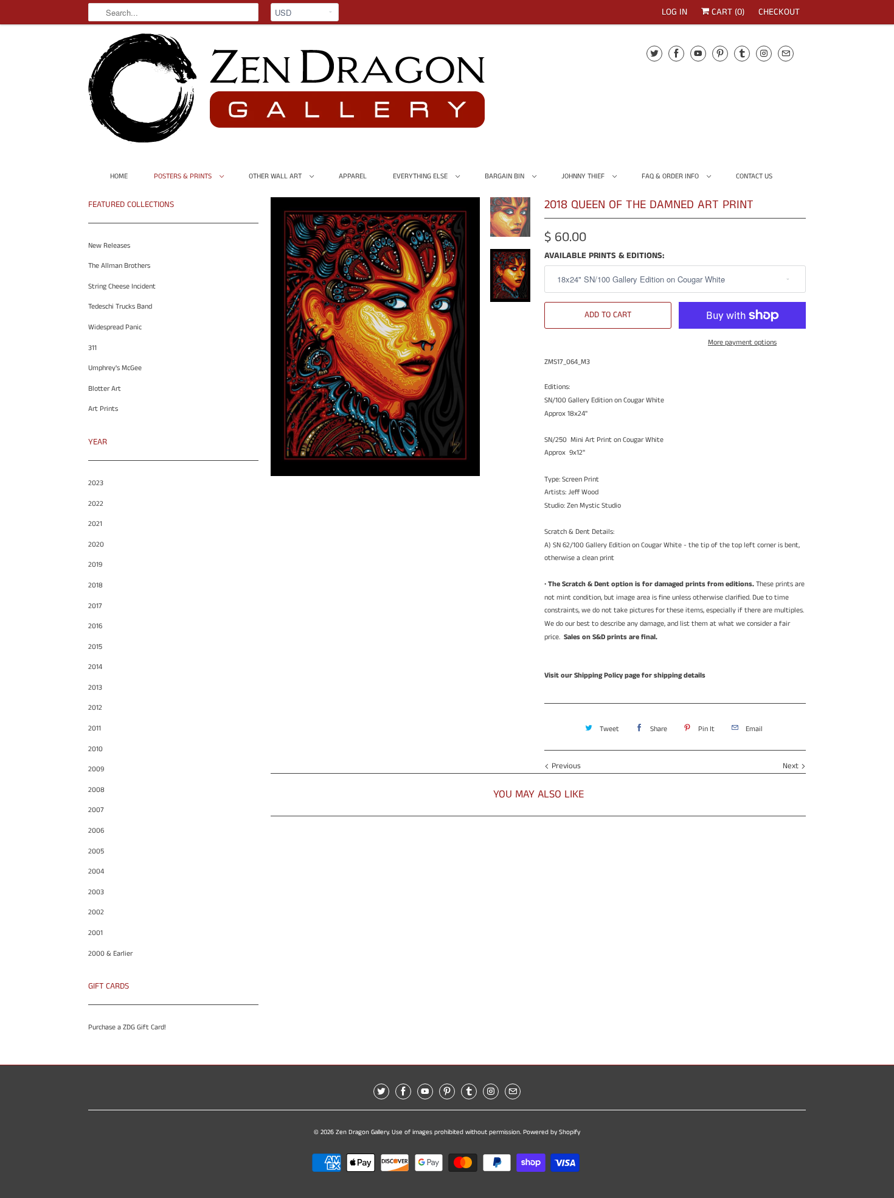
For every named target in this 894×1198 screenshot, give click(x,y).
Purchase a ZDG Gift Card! (127, 1027)
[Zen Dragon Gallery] (307, 92)
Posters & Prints (183, 176)
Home (119, 176)
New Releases (109, 245)
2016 (95, 626)
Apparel (353, 176)
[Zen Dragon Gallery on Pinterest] (720, 53)
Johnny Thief (583, 176)
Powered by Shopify (551, 1132)
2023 (95, 483)
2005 (96, 851)
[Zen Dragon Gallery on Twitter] (654, 53)
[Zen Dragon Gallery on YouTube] (698, 53)
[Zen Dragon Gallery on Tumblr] (742, 53)
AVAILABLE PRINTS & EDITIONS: (604, 256)
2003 (96, 892)
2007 (96, 810)
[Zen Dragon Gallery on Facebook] (676, 53)
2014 (95, 667)
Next (792, 766)
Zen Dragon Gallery (362, 1132)
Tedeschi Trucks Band (120, 306)
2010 (95, 749)
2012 (95, 707)
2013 (95, 687)
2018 (95, 585)
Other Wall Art (276, 176)
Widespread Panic (115, 327)
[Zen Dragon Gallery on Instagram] (764, 53)
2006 (96, 830)
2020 (96, 544)
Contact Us (754, 176)
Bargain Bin (505, 176)
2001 (95, 933)
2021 (95, 524)
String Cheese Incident (122, 286)
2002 (96, 912)
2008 (96, 790)
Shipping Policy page (607, 675)
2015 (95, 647)
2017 (95, 606)
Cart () (726, 11)
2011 (94, 728)
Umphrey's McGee (115, 368)
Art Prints (103, 409)
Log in (674, 11)
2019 (95, 564)
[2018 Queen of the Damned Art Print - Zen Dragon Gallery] (375, 337)
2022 (95, 504)
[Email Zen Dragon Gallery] (786, 53)
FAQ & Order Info (671, 176)
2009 (96, 769)
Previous (565, 766)
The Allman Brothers (119, 266)
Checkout (779, 11)
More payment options (742, 342)
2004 (96, 871)
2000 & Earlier (110, 953)
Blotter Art (104, 389)
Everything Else (421, 176)
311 (92, 348)
